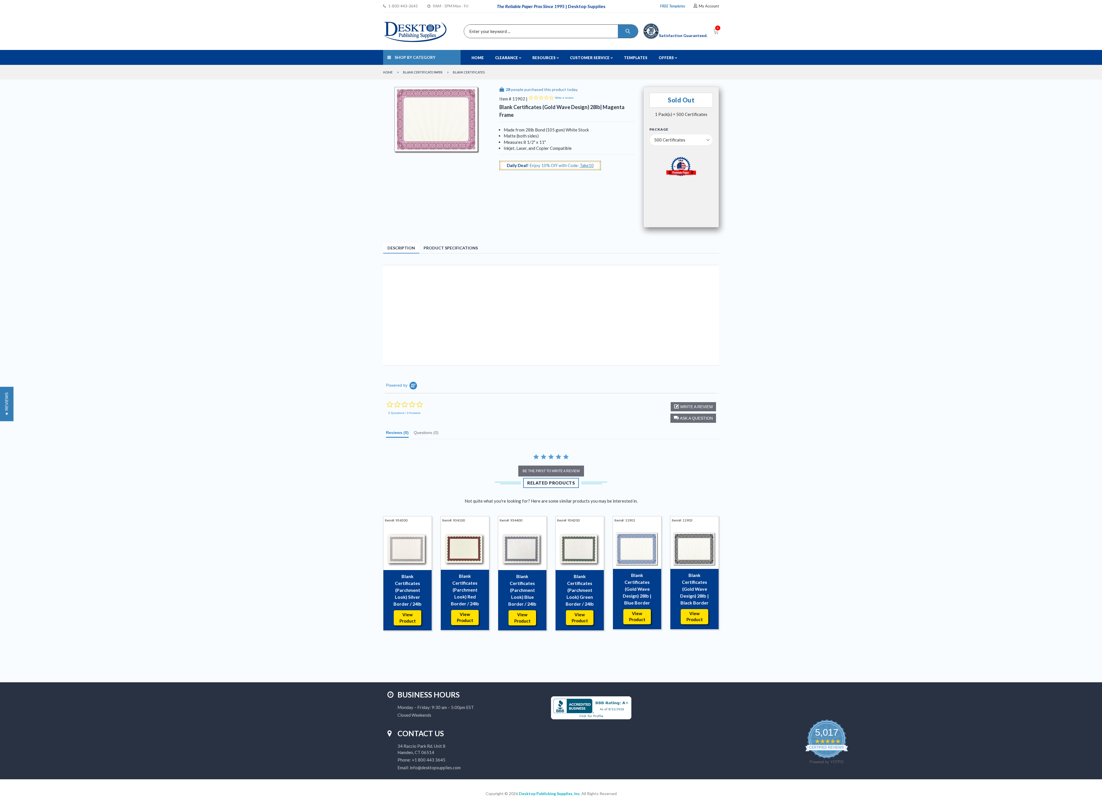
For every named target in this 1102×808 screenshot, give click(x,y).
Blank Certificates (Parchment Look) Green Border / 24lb (580, 590)
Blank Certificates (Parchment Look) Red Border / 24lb (465, 589)
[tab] (397, 434)
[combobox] (549, 31)
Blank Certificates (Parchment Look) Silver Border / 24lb (407, 590)
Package (658, 129)
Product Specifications (451, 247)
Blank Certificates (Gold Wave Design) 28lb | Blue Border (637, 588)
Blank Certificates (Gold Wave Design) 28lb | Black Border (694, 588)
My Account (709, 6)
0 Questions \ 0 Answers (404, 412)
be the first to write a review (551, 471)
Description (401, 247)
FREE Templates (672, 6)
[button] (693, 418)
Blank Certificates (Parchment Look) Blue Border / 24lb (522, 590)
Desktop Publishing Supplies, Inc (549, 793)
